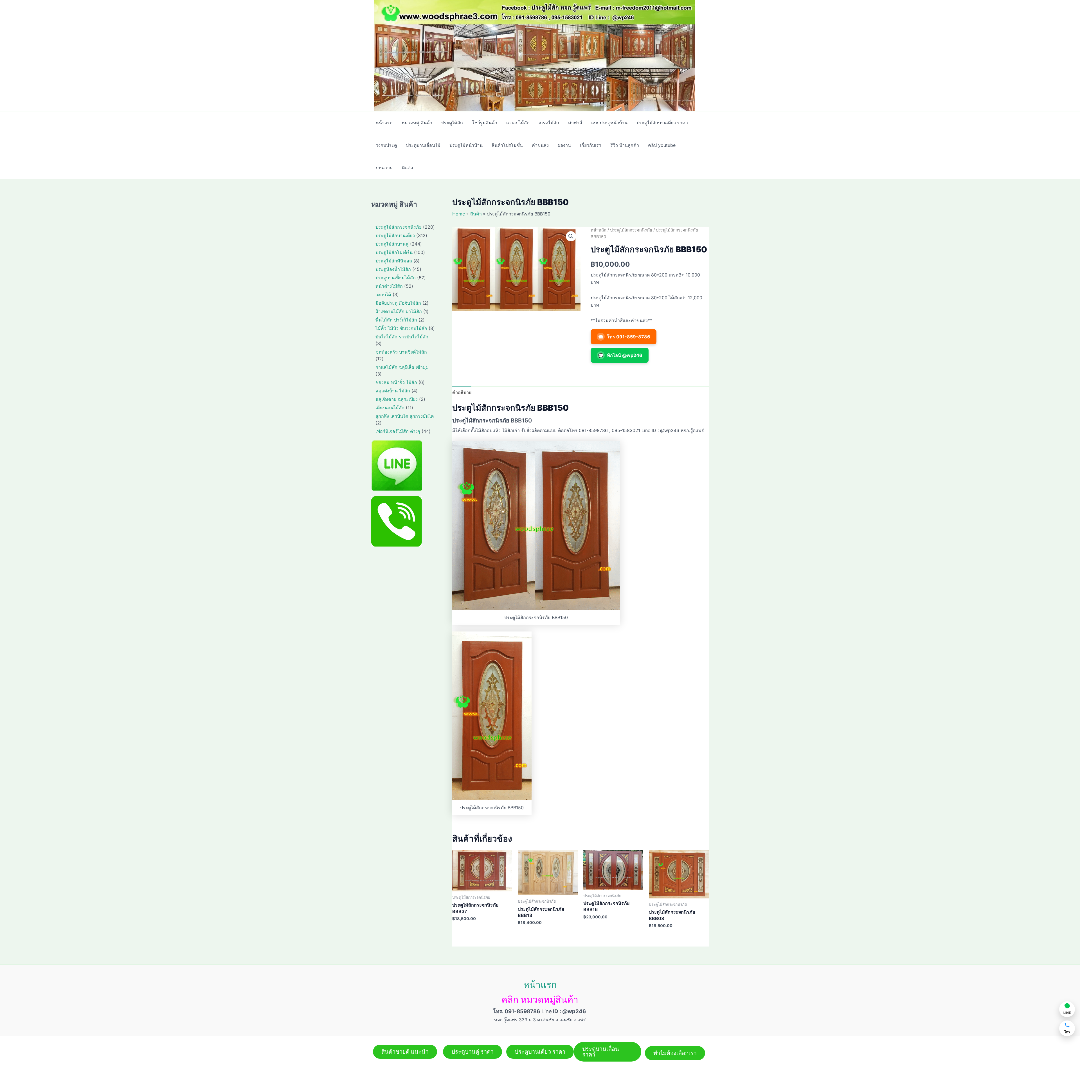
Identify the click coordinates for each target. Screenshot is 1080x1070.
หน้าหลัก (598, 230)
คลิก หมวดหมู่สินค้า (539, 999)
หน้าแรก (540, 984)
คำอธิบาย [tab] (461, 392)
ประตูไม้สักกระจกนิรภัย (631, 230)
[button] (571, 236)
